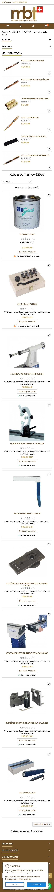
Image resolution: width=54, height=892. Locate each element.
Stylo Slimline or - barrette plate (36, 155)
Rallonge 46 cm (27, 792)
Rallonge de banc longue (27, 513)
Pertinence (17, 182)
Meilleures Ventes (12, 53)
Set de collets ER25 (27, 304)
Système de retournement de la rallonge (27, 653)
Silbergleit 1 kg (27, 234)
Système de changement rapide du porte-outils (27, 584)
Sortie (14, 884)
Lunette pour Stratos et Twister (27, 443)
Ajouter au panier (27, 252)
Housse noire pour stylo (33, 136)
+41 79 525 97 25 (20, 2)
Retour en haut (42, 824)
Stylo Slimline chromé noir (35, 79)
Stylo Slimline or (30, 117)
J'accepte (36, 884)
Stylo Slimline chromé (32, 61)
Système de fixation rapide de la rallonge (27, 723)
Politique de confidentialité (17, 879)
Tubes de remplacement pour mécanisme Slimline (36, 99)
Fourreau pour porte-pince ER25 (27, 374)
